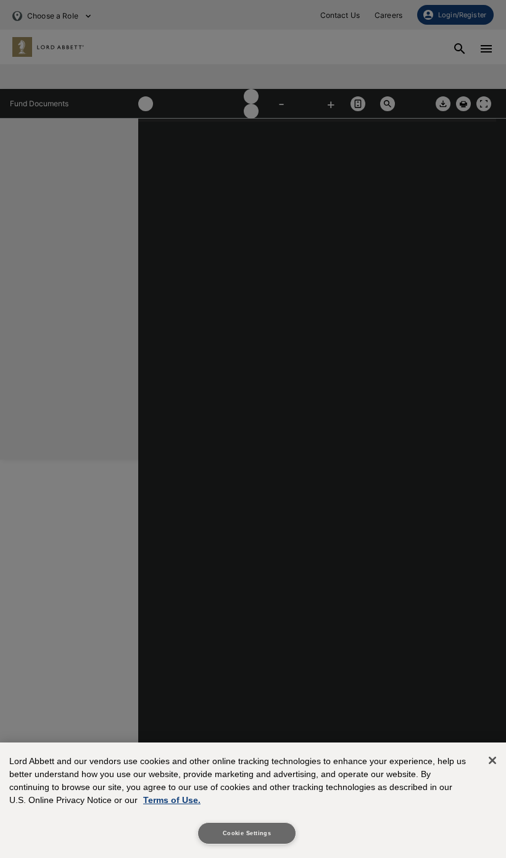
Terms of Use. (172, 800)
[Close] (492, 760)
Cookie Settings (247, 833)
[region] (253, 800)
